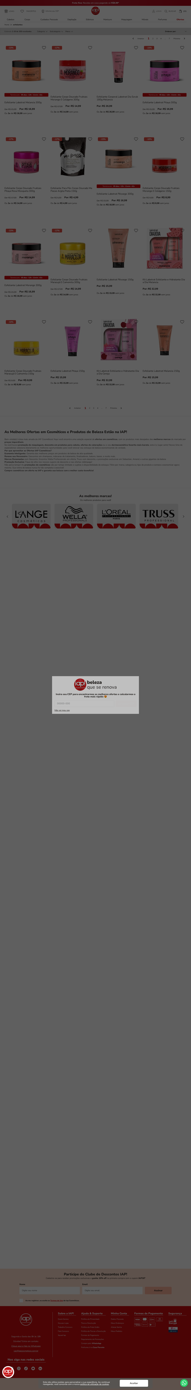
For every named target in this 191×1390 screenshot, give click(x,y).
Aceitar (134, 1383)
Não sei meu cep (62, 710)
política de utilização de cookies (94, 1384)
